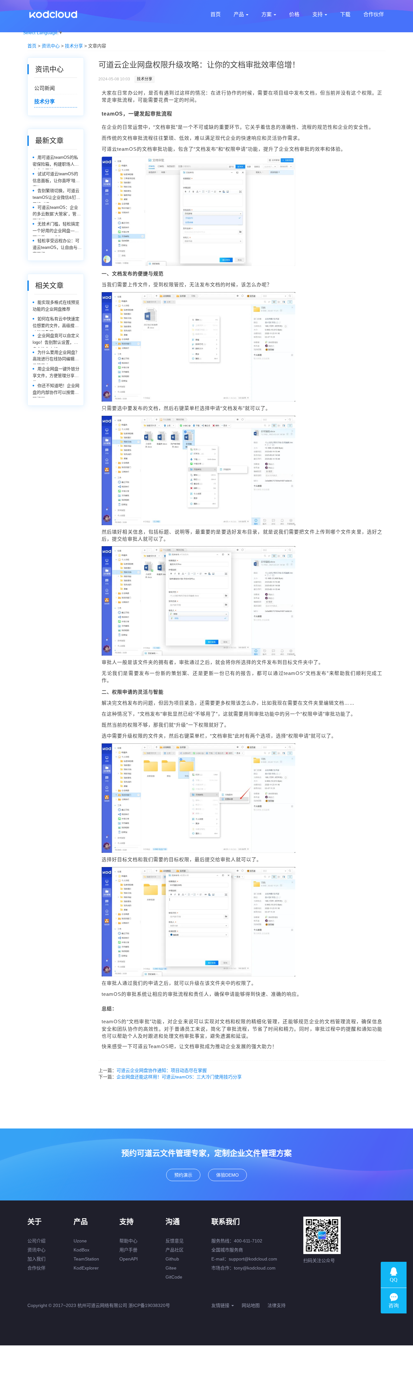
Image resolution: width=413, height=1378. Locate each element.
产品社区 (175, 1249)
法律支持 (276, 1305)
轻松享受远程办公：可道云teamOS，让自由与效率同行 (57, 245)
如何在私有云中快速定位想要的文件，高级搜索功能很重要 (56, 323)
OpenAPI (128, 1258)
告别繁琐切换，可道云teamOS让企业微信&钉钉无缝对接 (56, 195)
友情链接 (221, 1305)
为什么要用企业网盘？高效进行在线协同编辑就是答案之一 (56, 357)
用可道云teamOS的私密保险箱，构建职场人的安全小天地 (56, 162)
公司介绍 (36, 1240)
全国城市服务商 (227, 1249)
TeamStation (86, 1258)
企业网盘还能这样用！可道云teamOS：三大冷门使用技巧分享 (179, 1076)
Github (172, 1258)
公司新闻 (44, 88)
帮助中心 (128, 1240)
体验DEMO (227, 1175)
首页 (31, 45)
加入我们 (36, 1258)
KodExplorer (86, 1268)
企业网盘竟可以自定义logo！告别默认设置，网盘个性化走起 (56, 340)
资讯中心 (51, 45)
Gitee (171, 1268)
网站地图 (251, 1305)
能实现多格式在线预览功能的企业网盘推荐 (56, 305)
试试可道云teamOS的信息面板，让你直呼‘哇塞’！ (55, 178)
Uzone (80, 1240)
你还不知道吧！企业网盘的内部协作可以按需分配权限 (56, 390)
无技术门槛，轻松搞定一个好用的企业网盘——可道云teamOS (56, 228)
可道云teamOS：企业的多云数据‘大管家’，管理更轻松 (57, 212)
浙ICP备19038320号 (149, 1305)
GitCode (174, 1277)
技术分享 (74, 45)
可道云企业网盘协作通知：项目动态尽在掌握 (161, 1070)
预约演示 (183, 1175)
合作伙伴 (36, 1268)
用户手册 (128, 1249)
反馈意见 (175, 1240)
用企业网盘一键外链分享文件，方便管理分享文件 (56, 373)
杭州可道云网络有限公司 (102, 1305)
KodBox (81, 1249)
